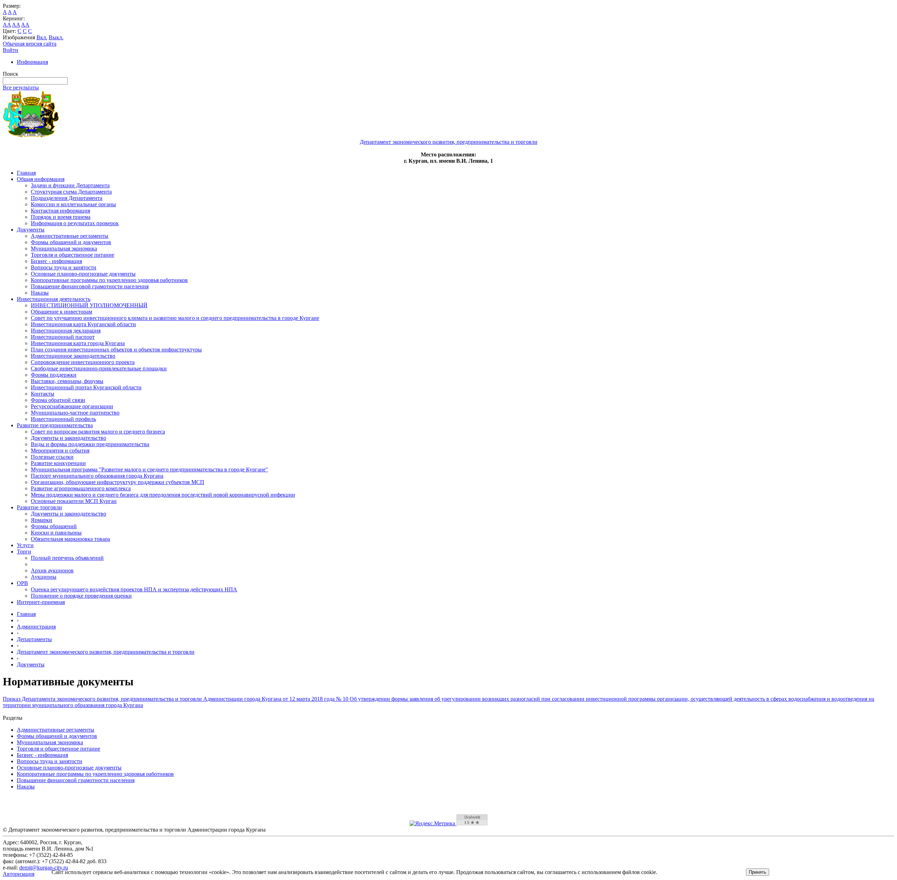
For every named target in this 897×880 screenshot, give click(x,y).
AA (7, 25)
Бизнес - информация (56, 261)
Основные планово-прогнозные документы (83, 274)
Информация (32, 62)
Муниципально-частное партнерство (75, 413)
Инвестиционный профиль (63, 419)
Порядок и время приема (60, 217)
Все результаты (21, 87)
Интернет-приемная (41, 602)
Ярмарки (41, 520)
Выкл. (56, 37)
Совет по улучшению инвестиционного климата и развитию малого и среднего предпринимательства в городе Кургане (175, 318)
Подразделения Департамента (66, 198)
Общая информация (40, 179)
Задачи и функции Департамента (70, 185)
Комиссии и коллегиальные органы (73, 204)
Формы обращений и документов (71, 242)
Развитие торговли (39, 507)
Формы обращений (54, 526)
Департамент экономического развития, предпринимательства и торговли (105, 652)
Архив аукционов (52, 570)
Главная (26, 173)
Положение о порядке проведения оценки (81, 596)
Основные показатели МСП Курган (74, 501)
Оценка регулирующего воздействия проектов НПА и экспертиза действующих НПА (134, 589)
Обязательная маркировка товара (70, 539)
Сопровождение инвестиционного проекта (83, 362)
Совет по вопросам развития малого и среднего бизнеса (98, 432)
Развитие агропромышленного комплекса (81, 488)
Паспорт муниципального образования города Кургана (97, 476)
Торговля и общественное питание (72, 255)
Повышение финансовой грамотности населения (90, 286)
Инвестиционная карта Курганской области (83, 324)
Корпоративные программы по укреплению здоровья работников (109, 280)
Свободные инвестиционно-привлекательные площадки (99, 368)
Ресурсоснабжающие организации (72, 406)
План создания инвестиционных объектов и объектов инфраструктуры (116, 349)
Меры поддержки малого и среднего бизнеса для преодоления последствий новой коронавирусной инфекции (163, 495)
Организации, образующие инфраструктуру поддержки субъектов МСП (117, 482)
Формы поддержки (53, 375)
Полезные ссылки (52, 457)
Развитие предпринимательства (55, 425)
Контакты (42, 394)
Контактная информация (60, 211)
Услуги (25, 545)
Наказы (40, 293)
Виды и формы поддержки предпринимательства (90, 444)
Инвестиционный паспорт (63, 337)
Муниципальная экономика (64, 248)
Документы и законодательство (68, 438)
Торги (24, 552)
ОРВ (22, 583)
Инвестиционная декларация (66, 331)
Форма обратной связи (58, 400)
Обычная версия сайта (29, 44)
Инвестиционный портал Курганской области (86, 387)
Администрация (36, 627)
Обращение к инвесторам (61, 312)
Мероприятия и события (60, 451)
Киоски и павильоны (56, 533)
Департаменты (34, 639)
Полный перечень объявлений (67, 558)
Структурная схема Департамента (71, 192)
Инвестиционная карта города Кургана (78, 343)
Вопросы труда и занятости (63, 267)
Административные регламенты (69, 236)
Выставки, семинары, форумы (67, 381)
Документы (30, 230)
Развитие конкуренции (58, 463)
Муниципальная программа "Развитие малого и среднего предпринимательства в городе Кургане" (149, 469)
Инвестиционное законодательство (73, 356)
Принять (757, 872)
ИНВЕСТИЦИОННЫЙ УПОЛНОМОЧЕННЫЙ (89, 305)
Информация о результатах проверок (75, 223)
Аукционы (43, 577)
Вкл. (41, 37)
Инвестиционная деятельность (53, 299)
